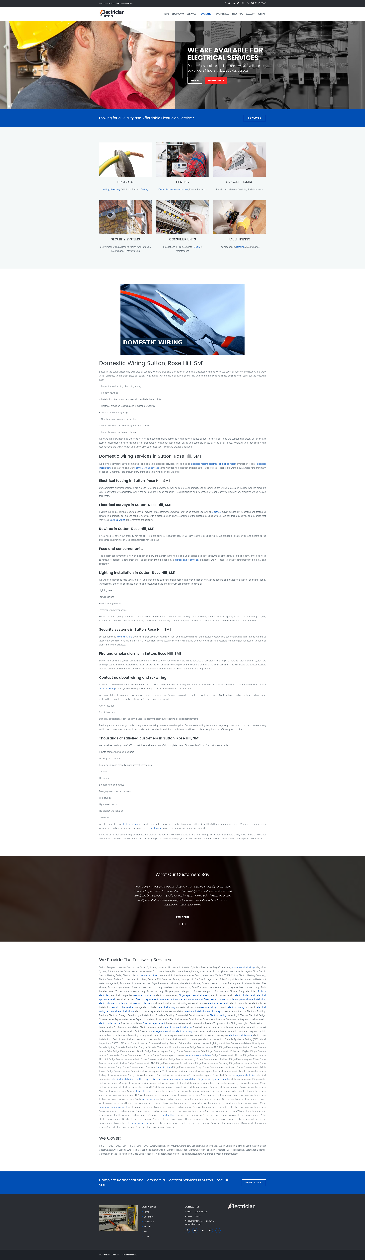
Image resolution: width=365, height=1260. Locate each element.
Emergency (178, 13)
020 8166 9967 (258, 3)
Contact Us (254, 118)
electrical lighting (166, 1115)
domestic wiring (164, 1067)
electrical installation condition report (204, 1011)
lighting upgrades (221, 1079)
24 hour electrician (163, 1079)
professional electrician (187, 559)
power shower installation (252, 999)
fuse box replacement (147, 999)
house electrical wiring (243, 967)
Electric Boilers (165, 189)
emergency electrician (164, 1031)
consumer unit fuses (148, 975)
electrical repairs (199, 463)
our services (148, 1099)
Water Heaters (181, 189)
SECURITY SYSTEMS (125, 239)
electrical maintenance (240, 1035)
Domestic (206, 13)
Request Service (127, 80)
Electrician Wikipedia (137, 1123)
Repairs (196, 246)
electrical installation (144, 995)
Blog (146, 1231)
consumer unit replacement (173, 999)
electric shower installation (224, 999)
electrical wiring (117, 519)
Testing (144, 189)
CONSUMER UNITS (182, 239)
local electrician (144, 1091)
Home (166, 13)
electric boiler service (122, 1007)
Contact (262, 13)
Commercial (222, 13)
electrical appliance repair (222, 463)
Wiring (106, 189)
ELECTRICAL (125, 182)
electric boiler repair (245, 995)
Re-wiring (115, 189)
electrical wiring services (146, 467)
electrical (216, 511)
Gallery (250, 13)
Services (191, 13)
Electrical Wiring (218, 1015)
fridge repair (185, 995)
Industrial (237, 13)
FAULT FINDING (239, 239)
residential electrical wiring (120, 1011)
